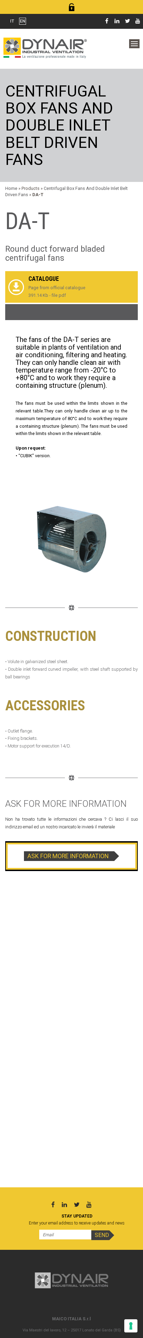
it (12, 21)
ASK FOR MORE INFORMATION (68, 856)
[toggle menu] (134, 43)
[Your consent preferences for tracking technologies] (130, 1325)
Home (11, 188)
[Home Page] (45, 47)
